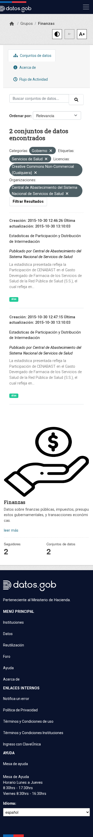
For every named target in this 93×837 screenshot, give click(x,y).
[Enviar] (76, 99)
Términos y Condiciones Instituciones (33, 733)
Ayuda (8, 668)
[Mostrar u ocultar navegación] (86, 7)
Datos (8, 634)
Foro (6, 656)
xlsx (13, 299)
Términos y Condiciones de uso (28, 721)
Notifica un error (16, 699)
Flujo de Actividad (33, 79)
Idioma (9, 803)
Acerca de (27, 67)
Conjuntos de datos (35, 56)
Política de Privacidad (20, 710)
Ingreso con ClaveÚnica (22, 744)
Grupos (26, 23)
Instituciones (13, 622)
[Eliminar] (50, 151)
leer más (11, 530)
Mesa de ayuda (15, 764)
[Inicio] (11, 23)
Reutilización (13, 645)
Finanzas (46, 23)
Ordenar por (19, 115)
